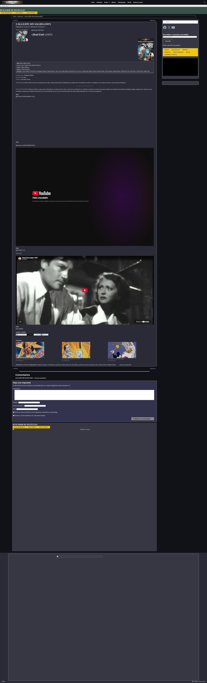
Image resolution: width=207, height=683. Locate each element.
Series (106, 2)
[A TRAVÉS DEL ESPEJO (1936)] (130, 350)
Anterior (15, 20)
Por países (31, 13)
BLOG (129, 2)
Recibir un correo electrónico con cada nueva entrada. (29, 415)
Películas (99, 2)
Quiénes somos (138, 2)
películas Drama (84, 364)
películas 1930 (60, 364)
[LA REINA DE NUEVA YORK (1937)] (84, 350)
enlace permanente (125, 364)
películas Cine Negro (71, 364)
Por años (19, 13)
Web (14, 409)
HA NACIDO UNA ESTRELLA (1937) (25, 359)
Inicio (93, 2)
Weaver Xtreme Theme (199, 681)
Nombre (15, 402)
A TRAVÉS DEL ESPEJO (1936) (116, 359)
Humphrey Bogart (41, 364)
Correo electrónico (18, 405)
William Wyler (112, 364)
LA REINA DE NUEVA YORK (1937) (71, 359)
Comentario (17, 389)
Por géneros (6, 13)
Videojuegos (122, 2)
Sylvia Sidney (103, 364)
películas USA (93, 364)
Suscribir (168, 41)
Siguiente (153, 20)
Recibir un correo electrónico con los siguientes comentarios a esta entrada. (36, 412)
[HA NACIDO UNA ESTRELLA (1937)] (38, 350)
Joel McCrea (51, 364)
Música (114, 2)
